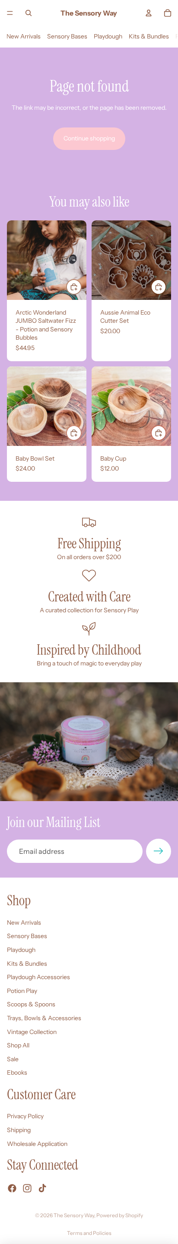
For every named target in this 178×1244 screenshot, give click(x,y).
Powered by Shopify (119, 1215)
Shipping (19, 1130)
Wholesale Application (37, 1143)
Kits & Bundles (149, 36)
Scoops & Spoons (31, 1004)
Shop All (18, 1045)
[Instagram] (27, 1188)
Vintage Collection (32, 1031)
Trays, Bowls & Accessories (44, 1018)
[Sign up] (158, 851)
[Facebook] (12, 1188)
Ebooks (17, 1072)
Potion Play (22, 991)
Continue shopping (89, 138)
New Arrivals (23, 36)
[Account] (148, 12)
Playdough (108, 36)
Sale (13, 1059)
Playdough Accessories (38, 977)
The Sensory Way (74, 1215)
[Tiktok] (42, 1188)
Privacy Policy (25, 1116)
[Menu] (10, 13)
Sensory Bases (67, 36)
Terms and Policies (89, 1233)
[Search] (28, 12)
